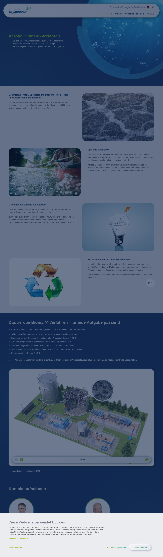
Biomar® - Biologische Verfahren (127, 7)
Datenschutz (13, 539)
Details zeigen (14, 547)
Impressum (24, 539)
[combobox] (149, 7)
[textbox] (150, 7)
